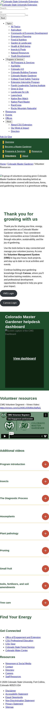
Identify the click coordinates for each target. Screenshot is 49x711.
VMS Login (8, 293)
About (9, 122)
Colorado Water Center (16, 650)
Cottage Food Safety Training (25, 79)
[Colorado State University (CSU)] (0, 1)
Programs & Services (15, 59)
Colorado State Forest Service (20, 647)
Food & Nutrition (19, 40)
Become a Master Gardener (18, 147)
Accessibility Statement (16, 694)
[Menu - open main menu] (1, 12)
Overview (9, 142)
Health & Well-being (20, 46)
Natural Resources (20, 53)
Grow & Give (17, 89)
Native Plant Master (20, 102)
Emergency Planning (21, 36)
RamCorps (16, 105)
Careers (9, 673)
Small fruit (6, 568)
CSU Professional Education (19, 640)
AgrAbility (15, 66)
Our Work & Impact (20, 128)
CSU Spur (10, 644)
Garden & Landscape (21, 43)
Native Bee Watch (19, 98)
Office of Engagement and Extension (23, 637)
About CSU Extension (21, 125)
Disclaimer (10, 691)
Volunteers (10, 156)
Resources (10, 112)
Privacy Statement (14, 704)
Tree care (5, 602)
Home (3, 164)
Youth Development (20, 56)
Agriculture (16, 30)
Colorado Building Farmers (24, 72)
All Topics (15, 26)
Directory (15, 131)
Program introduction (12, 464)
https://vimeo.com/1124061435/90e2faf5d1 (20, 408)
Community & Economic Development (29, 33)
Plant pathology (9, 533)
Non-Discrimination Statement (19, 700)
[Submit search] (27, 8)
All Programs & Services (22, 62)
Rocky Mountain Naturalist (23, 108)
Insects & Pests (18, 49)
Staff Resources (13, 676)
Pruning (4, 550)
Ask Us (3, 137)
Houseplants (7, 516)
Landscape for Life (20, 92)
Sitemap (9, 707)
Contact (9, 667)
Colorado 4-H (17, 69)
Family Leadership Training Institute (28, 85)
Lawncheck (16, 95)
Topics (9, 23)
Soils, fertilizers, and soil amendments (14, 586)
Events (8, 115)
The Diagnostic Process (14, 498)
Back (3, 18)
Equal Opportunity (14, 697)
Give (9, 137)
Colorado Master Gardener (24, 76)
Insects (4, 481)
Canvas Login (10, 303)
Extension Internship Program (25, 82)
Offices (8, 118)
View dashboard (24, 358)
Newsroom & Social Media (18, 663)
